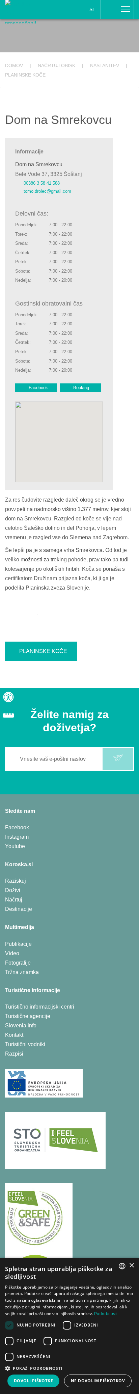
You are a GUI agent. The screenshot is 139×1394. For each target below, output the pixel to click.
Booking (81, 387)
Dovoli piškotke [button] (33, 1381)
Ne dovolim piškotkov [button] (98, 1381)
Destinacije (18, 909)
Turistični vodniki (25, 1044)
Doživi (12, 890)
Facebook (38, 387)
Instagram (17, 837)
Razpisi (14, 1054)
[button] (69, 1368)
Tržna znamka (22, 972)
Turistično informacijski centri (39, 1007)
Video (12, 953)
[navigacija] (125, 9)
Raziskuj (15, 881)
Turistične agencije (27, 1016)
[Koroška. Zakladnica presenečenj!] (27, 11)
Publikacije (18, 944)
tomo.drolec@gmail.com (47, 191)
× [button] (131, 1265)
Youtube (15, 846)
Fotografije (18, 963)
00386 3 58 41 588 (42, 183)
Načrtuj (13, 899)
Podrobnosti (105, 1313)
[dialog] (69, 1326)
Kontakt (14, 1035)
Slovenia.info (20, 1025)
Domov (14, 65)
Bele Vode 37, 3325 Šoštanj (48, 174)
